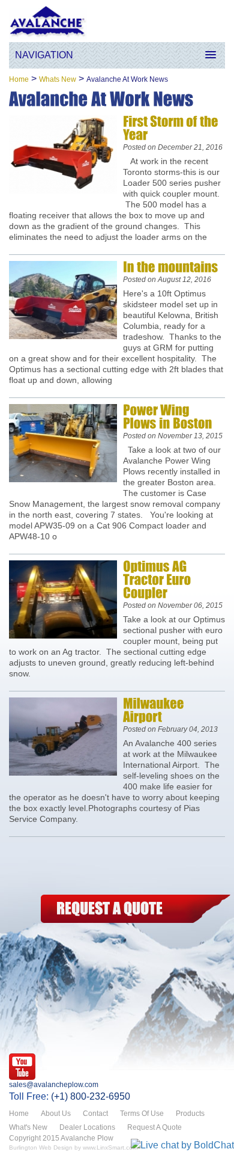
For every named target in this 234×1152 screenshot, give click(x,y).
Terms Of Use (142, 1113)
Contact (95, 1113)
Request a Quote (134, 909)
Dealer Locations (87, 1127)
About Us (56, 1113)
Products (190, 1113)
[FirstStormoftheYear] (172, 128)
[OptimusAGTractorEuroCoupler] (158, 579)
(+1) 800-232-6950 (90, 1096)
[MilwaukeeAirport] (155, 710)
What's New (28, 1127)
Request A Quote (154, 1127)
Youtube (22, 1066)
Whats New (57, 79)
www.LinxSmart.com (110, 1147)
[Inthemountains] (170, 266)
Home (19, 79)
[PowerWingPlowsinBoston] (167, 416)
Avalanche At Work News (127, 79)
